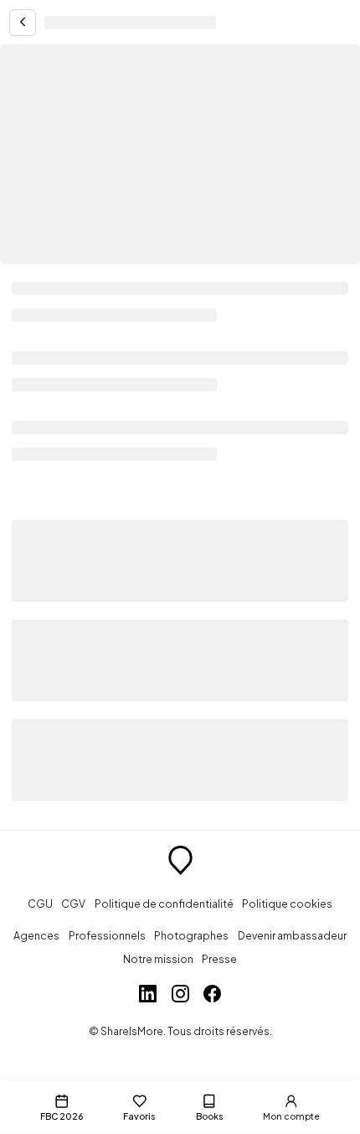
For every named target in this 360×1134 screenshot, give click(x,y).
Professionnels (107, 935)
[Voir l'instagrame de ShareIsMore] (180, 996)
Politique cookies (287, 903)
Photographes (191, 935)
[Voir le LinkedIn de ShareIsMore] (148, 996)
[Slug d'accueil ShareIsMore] (180, 862)
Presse (219, 959)
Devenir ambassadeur (292, 935)
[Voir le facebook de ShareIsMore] (212, 996)
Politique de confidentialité (164, 903)
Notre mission (158, 959)
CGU (40, 903)
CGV (73, 903)
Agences (36, 935)
